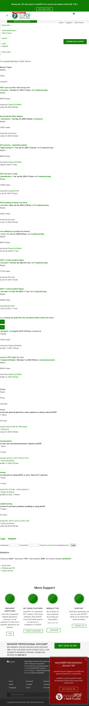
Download (29, 681)
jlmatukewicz (6, 176)
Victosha (4, 90)
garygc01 (4, 331)
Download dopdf (75, 42)
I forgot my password (47, 545)
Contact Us (79, 626)
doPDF (11, 684)
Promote (47, 687)
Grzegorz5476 (13, 191)
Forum (28, 687)
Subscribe (53, 630)
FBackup (35, 666)
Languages (12, 687)
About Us (47, 681)
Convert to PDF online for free (17, 458)
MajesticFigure (7, 148)
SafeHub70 (66, 559)
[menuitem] (9, 30)
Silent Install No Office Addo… (17, 427)
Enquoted (27, 673)
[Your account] (77, 15)
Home (11, 681)
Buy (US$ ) (44, 9)
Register (12, 538)
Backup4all (28, 666)
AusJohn (4, 205)
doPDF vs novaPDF (33, 631)
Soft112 (27, 670)
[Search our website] (81, 14)
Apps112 (34, 670)
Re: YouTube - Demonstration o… (18, 489)
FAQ (10, 633)
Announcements (48, 360)
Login (2, 538)
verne (3, 234)
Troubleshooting (41, 90)
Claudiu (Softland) (14, 105)
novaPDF (27, 668)
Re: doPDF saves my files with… (18, 521)
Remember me (62, 545)
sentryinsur (5, 119)
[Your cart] (72, 14)
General (39, 119)
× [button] (85, 659)
